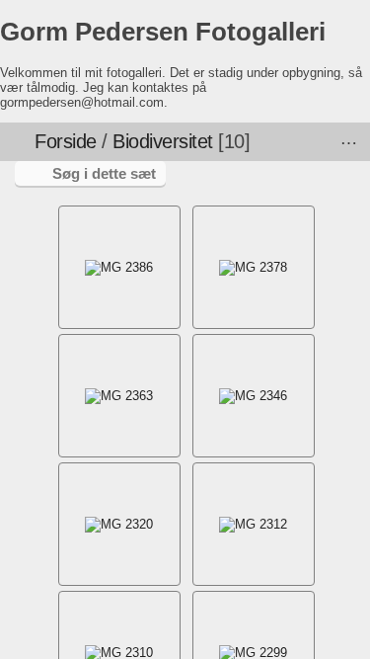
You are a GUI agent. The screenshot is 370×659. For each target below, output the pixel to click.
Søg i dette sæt (104, 173)
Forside (66, 141)
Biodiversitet (162, 141)
